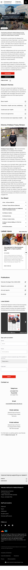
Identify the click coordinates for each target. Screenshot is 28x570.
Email (2, 348)
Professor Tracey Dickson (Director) (11, 205)
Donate (3, 478)
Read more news (23, 231)
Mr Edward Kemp (6, 216)
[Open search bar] (26, 2)
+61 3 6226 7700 (14, 391)
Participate (4, 480)
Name (2, 340)
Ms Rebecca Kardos (7, 213)
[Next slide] (26, 252)
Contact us (8, 76)
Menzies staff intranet (6, 516)
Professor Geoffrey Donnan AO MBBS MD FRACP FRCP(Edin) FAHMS (12, 209)
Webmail (3, 506)
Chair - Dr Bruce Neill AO (8, 202)
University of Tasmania (6, 552)
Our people (8, 73)
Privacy (2, 558)
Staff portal (3, 511)
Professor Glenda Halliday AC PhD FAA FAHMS (11, 222)
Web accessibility (11, 558)
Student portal (4, 513)
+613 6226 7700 (8, 497)
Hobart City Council (10, 434)
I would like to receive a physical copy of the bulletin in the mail (13, 357)
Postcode (3, 366)
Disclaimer (16, 555)
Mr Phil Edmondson (7, 226)
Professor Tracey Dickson (7, 148)
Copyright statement (6, 555)
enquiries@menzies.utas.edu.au (14, 403)
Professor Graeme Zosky (8, 219)
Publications (4, 80)
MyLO (2, 509)
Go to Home (4, 28)
